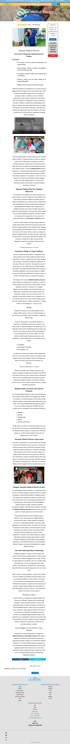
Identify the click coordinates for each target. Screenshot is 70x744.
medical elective (36, 168)
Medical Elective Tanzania (23, 509)
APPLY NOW (53, 39)
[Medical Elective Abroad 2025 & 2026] (35, 680)
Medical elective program (37, 280)
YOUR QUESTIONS (53, 55)
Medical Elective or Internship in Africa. (25, 636)
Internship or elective (33, 218)
